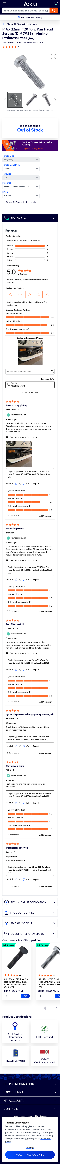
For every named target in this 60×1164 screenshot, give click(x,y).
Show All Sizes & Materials (22, 23)
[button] (53, 56)
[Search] (54, 10)
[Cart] (56, 4)
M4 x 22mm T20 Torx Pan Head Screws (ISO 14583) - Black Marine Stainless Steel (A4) (17, 983)
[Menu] (4, 3)
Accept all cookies (30, 1154)
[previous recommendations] (46, 1008)
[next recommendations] (55, 1008)
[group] (30, 72)
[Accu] (30, 3)
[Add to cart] (25, 996)
